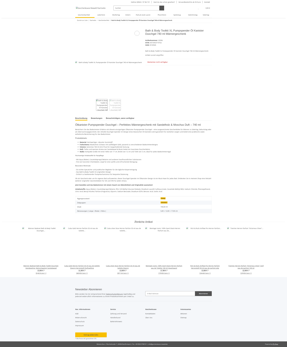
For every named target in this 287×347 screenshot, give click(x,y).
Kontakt (207, 2)
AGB (76, 314)
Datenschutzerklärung (114, 294)
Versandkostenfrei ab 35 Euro (189, 2)
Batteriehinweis (116, 321)
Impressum (79, 325)
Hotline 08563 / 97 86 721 (140, 2)
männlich (164, 202)
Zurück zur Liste (82, 20)
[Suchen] (161, 8)
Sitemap (183, 318)
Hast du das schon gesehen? (164, 2)
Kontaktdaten (150, 314)
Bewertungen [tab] (96, 118)
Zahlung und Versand (118, 314)
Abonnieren (203, 294)
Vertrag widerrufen (91, 335)
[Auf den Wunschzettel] (137, 33)
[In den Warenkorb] (77, 28)
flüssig (163, 198)
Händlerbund (115, 318)
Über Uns (148, 318)
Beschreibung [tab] (81, 118)
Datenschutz (80, 321)
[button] (193, 8)
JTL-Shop (275, 344)
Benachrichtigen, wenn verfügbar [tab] (120, 118)
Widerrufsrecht (81, 318)
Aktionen (183, 314)
